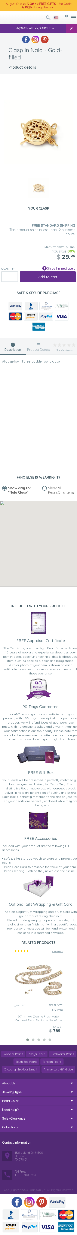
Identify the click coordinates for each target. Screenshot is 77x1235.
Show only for (19, 490)
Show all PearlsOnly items (61, 490)
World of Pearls (13, 1054)
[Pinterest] (44, 39)
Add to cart (47, 277)
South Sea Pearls (26, 1061)
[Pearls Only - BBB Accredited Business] (30, 306)
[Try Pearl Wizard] (71, 28)
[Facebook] (26, 39)
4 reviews (57, 951)
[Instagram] (35, 39)
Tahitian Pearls (52, 1061)
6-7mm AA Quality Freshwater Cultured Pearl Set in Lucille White (38, 1018)
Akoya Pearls (36, 1054)
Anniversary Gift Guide (58, 1069)
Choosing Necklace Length (21, 1069)
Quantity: (8, 268)
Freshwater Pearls (62, 1054)
